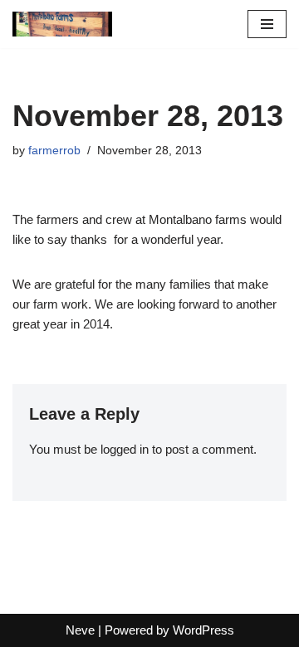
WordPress (203, 630)
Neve (80, 630)
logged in (124, 449)
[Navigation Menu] (267, 24)
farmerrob (54, 150)
